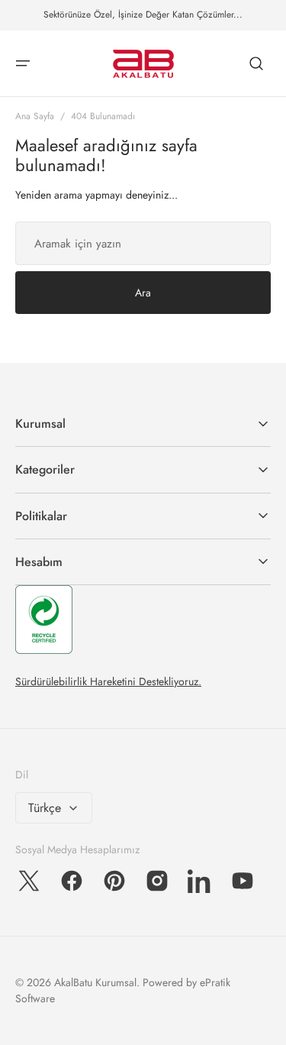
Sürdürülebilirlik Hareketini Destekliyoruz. (108, 681)
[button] (23, 63)
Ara (142, 292)
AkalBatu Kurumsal (95, 982)
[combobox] (143, 243)
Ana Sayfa (34, 116)
